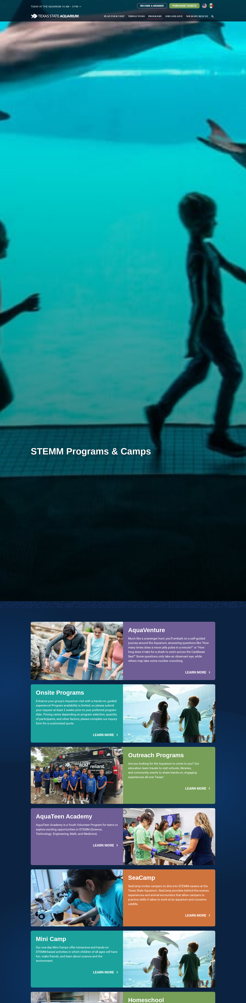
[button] (56, 7)
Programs (155, 16)
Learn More (197, 672)
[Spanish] (212, 5)
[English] (205, 5)
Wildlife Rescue (197, 16)
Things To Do (136, 16)
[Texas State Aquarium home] (55, 16)
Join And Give (174, 16)
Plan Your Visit (114, 16)
